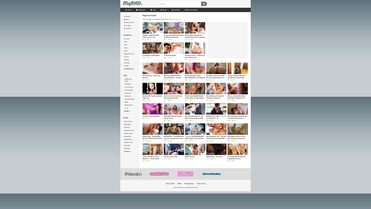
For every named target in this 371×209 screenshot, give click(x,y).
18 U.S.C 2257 (170, 183)
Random (128, 28)
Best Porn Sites (192, 10)
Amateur (127, 39)
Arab (125, 45)
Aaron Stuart (128, 121)
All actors (127, 151)
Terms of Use (201, 183)
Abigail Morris (128, 139)
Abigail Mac (127, 136)
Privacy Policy (189, 183)
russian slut (127, 93)
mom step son (128, 87)
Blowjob (126, 60)
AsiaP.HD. (177, 10)
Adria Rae (127, 148)
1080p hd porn (128, 105)
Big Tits (126, 57)
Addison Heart (128, 142)
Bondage (127, 63)
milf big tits (127, 84)
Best (127, 19)
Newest (128, 16)
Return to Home (174, 19)
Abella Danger (128, 133)
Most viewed (130, 22)
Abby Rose (127, 124)
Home (130, 10)
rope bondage (128, 90)
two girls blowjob (129, 99)
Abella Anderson (129, 130)
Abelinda (127, 127)
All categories (128, 69)
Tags (154, 10)
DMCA (179, 183)
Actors (165, 10)
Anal (125, 42)
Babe (125, 51)
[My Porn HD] (132, 4)
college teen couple (128, 80)
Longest (128, 25)
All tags (126, 111)
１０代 (126, 108)
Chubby (126, 66)
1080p (126, 102)
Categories (142, 10)
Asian (126, 48)
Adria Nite (127, 145)
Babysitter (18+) (129, 54)
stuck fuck (127, 96)
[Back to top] (364, 203)
